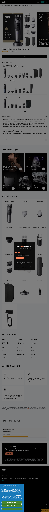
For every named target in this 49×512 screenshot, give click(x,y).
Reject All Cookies (11, 505)
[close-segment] (33, 244)
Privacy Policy (18, 495)
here (28, 267)
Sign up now (19, 258)
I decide (12, 508)
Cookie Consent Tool (5, 498)
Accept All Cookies (11, 502)
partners (17, 489)
